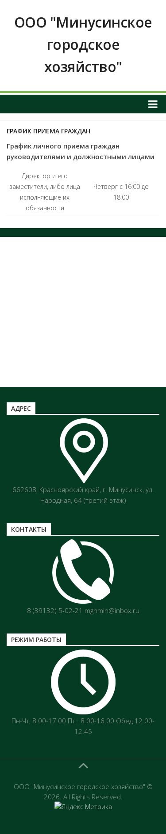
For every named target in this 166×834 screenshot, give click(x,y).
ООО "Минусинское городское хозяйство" (83, 44)
